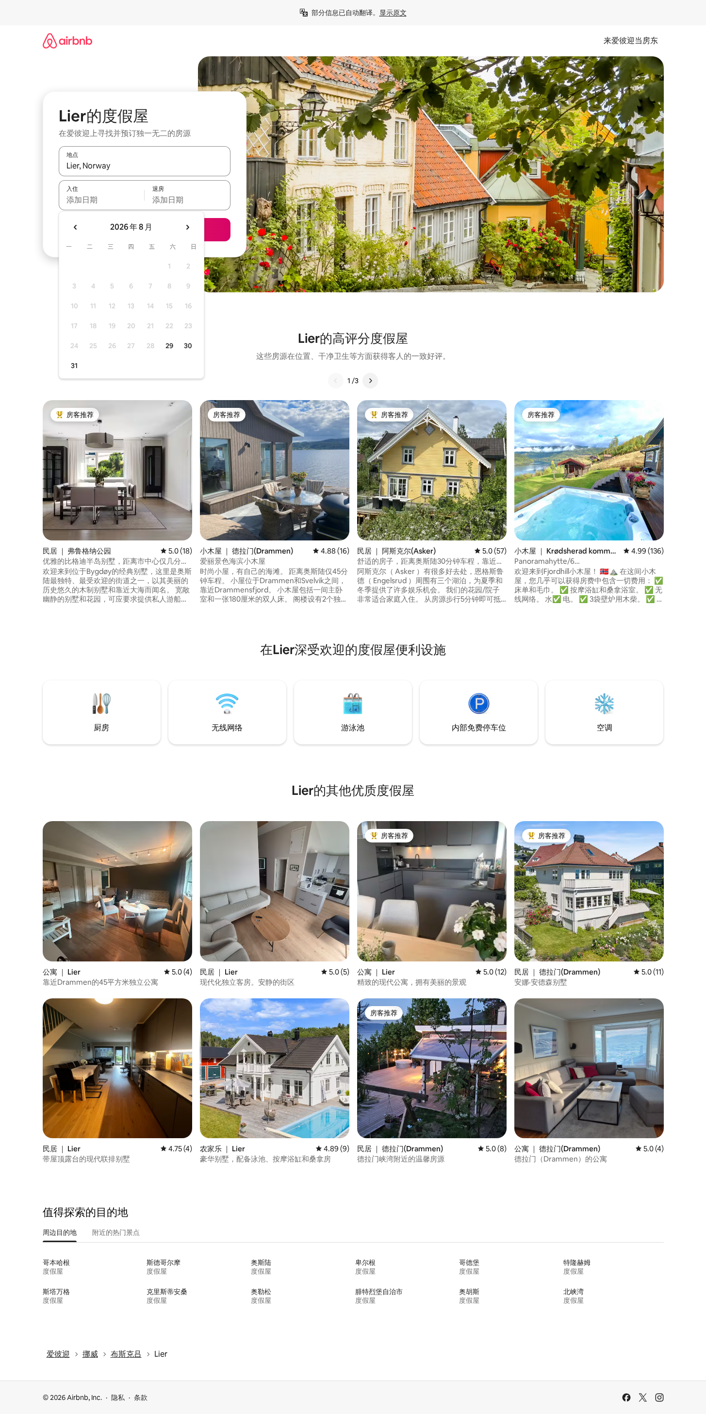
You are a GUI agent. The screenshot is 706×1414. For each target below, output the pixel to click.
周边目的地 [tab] (60, 1232)
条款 (141, 1397)
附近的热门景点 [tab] (116, 1232)
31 (74, 365)
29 (169, 345)
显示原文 (393, 12)
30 (188, 345)
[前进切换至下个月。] (187, 227)
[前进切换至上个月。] (76, 227)
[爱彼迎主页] (67, 40)
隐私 (118, 1397)
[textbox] (101, 199)
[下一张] (370, 380)
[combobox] (144, 165)
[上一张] (336, 380)
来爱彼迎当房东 (631, 40)
